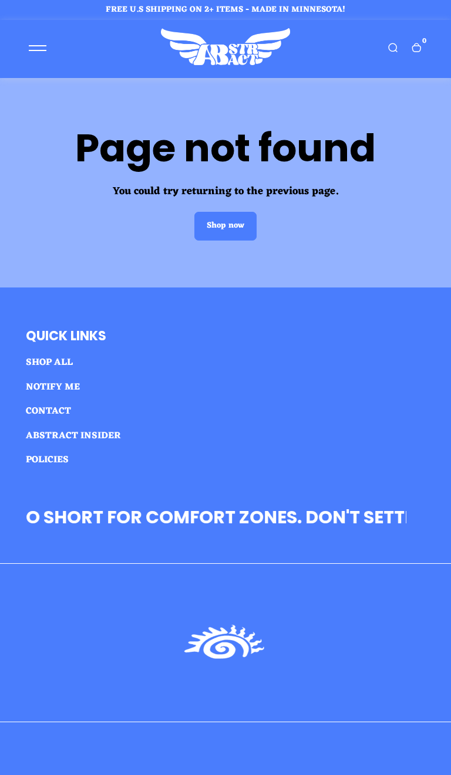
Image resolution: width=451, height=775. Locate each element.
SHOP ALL (49, 362)
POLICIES (47, 460)
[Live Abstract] (225, 63)
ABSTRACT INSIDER (73, 436)
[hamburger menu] (37, 48)
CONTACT (48, 411)
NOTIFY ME (53, 387)
